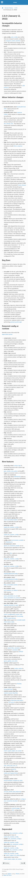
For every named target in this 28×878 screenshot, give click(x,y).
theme (17, 873)
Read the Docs (8, 875)
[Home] (2, 8)
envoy (15, 2)
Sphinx (9, 873)
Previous (6, 863)
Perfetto (19, 683)
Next (22, 863)
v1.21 (15, 8)
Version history (9, 8)
